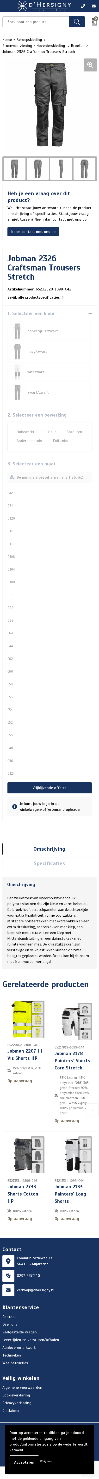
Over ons (10, 1324)
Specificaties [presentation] (49, 863)
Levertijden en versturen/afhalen (30, 1340)
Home (7, 39)
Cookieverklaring (16, 1395)
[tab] (49, 849)
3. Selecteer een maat (31, 464)
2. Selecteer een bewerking (37, 415)
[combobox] (35, 21)
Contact (9, 1316)
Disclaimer (11, 1410)
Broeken (78, 45)
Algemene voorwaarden (22, 1387)
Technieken (11, 1355)
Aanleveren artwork (19, 1347)
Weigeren (46, 1461)
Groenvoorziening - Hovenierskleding (34, 45)
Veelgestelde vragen (19, 1332)
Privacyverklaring (16, 1403)
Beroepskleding (29, 39)
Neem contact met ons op (33, 231)
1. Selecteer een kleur (31, 313)
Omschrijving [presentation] (49, 849)
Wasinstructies (15, 1363)
